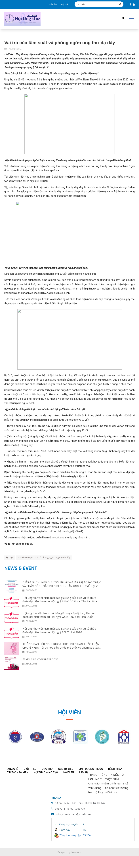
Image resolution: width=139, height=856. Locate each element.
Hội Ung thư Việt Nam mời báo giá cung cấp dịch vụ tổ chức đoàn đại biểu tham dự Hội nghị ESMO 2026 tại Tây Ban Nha (59, 599)
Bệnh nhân (115, 768)
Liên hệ (53, 4)
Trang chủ (11, 768)
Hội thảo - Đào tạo (46, 772)
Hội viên (65, 4)
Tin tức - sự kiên (17, 772)
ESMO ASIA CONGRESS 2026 (40, 659)
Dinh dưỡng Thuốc (91, 768)
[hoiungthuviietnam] (22, 19)
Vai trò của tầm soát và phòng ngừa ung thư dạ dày (44, 557)
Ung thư (47, 768)
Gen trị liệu (65, 768)
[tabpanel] (15, 737)
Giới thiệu (30, 768)
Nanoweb (76, 852)
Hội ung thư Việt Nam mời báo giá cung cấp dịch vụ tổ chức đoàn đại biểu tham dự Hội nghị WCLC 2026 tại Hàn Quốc (58, 614)
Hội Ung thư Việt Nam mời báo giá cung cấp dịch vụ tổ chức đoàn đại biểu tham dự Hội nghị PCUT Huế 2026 (59, 630)
